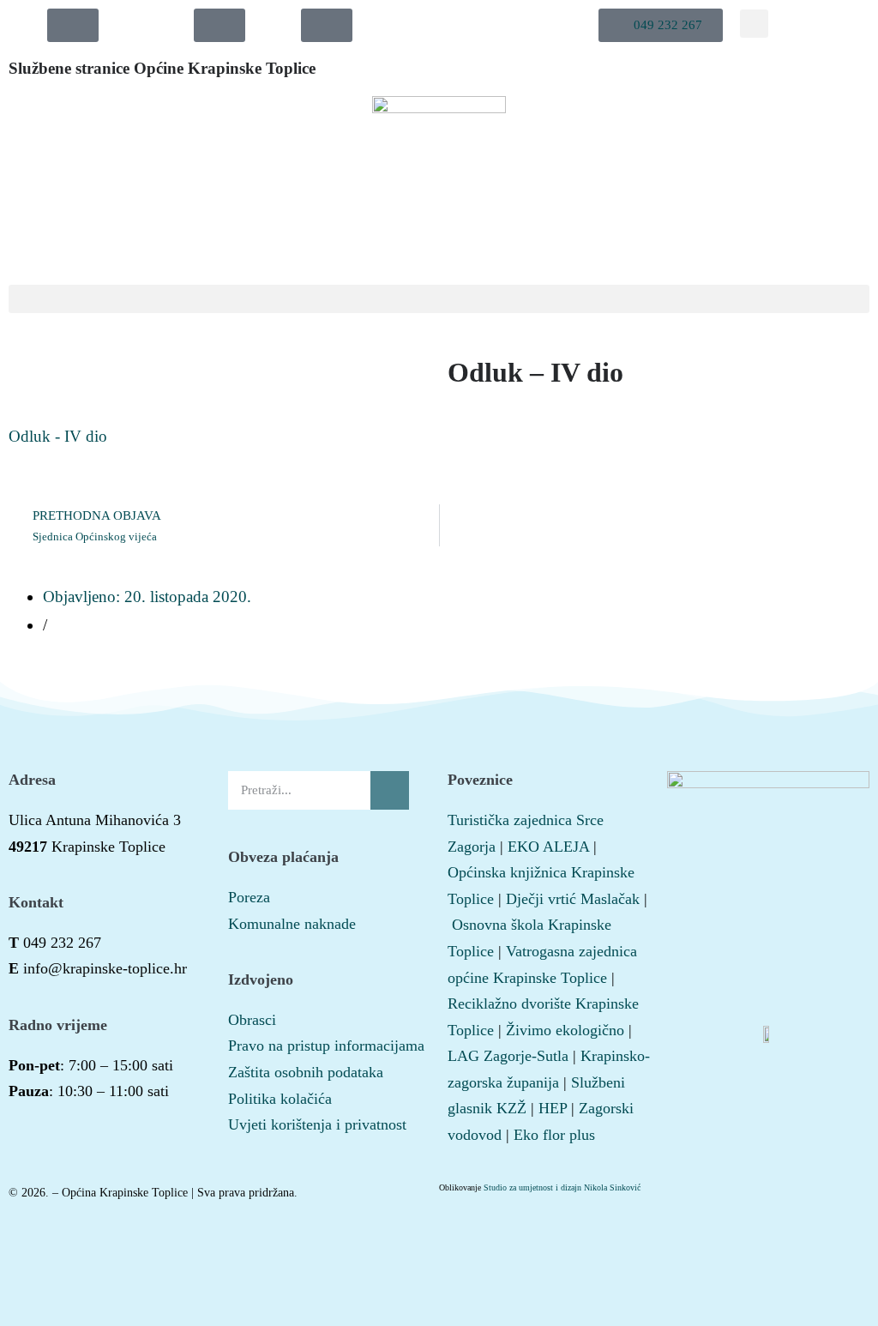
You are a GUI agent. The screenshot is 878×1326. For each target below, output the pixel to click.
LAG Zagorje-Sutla (508, 1055)
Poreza (249, 897)
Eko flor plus (554, 1134)
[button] (660, 25)
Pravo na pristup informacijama (326, 1045)
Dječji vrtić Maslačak (573, 898)
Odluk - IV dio (58, 436)
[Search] (389, 790)
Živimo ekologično (565, 1030)
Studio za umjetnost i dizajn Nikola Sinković (562, 1187)
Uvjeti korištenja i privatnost (317, 1124)
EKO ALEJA (548, 846)
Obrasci (252, 1019)
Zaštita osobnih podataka (305, 1072)
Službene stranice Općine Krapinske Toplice (162, 68)
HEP (552, 1108)
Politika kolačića (280, 1098)
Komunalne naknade (292, 923)
